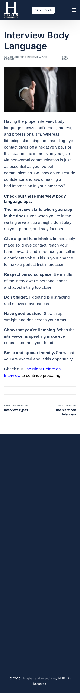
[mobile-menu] (70, 10)
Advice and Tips (15, 56)
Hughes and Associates (39, 678)
